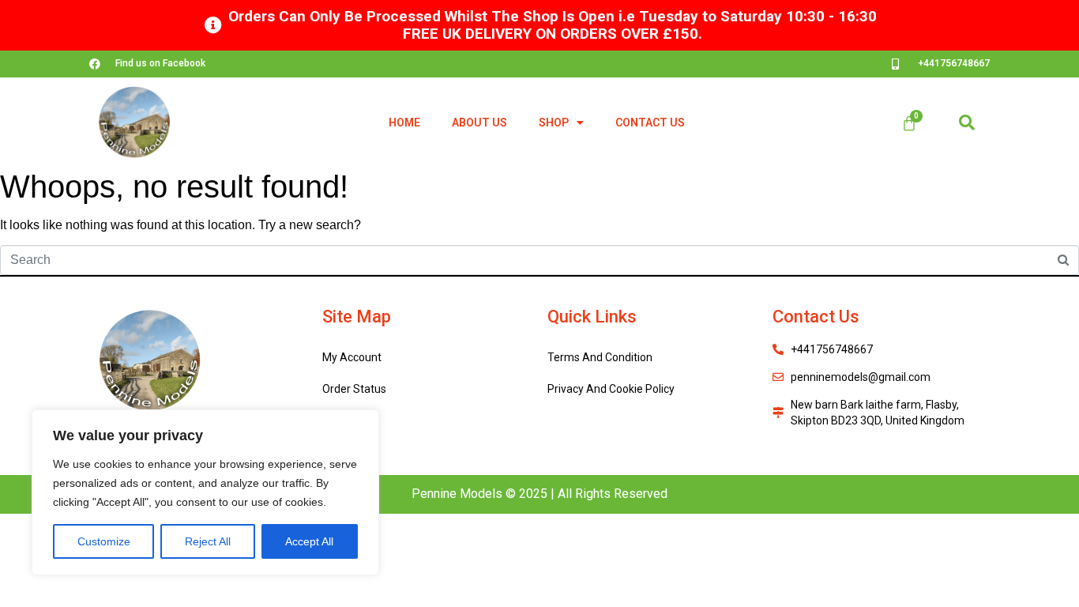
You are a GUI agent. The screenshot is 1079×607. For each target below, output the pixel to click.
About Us (479, 122)
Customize (103, 541)
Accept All (309, 541)
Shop (554, 122)
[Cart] (909, 123)
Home (404, 122)
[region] (205, 492)
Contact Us (650, 122)
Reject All (208, 541)
